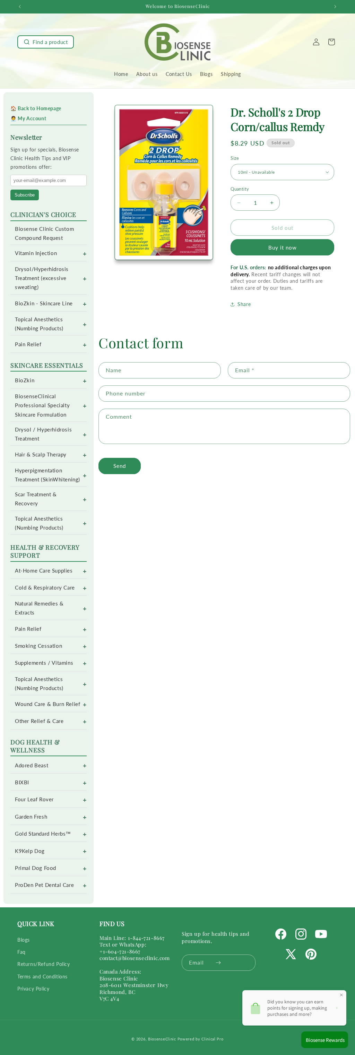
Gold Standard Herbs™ (43, 834)
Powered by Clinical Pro (201, 1039)
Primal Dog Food (35, 868)
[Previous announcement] (19, 6)
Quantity (240, 189)
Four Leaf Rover (34, 799)
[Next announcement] (335, 6)
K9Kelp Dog (30, 851)
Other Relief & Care (39, 721)
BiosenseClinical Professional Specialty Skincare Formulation (42, 405)
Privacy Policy (33, 989)
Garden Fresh (31, 817)
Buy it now (282, 247)
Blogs (23, 940)
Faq (21, 952)
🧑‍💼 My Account (28, 118)
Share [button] (244, 304)
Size (235, 158)
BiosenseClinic (162, 1039)
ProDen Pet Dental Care (44, 885)
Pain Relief (28, 344)
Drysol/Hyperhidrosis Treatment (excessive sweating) (42, 278)
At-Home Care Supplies (44, 571)
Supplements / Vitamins (44, 663)
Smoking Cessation (38, 646)
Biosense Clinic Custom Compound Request (44, 233)
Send (119, 466)
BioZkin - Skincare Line (44, 303)
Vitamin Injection (36, 253)
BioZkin (24, 380)
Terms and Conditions (42, 976)
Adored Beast (31, 765)
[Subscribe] (218, 962)
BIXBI (22, 782)
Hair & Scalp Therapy (41, 454)
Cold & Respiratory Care (45, 588)
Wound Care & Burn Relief (47, 704)
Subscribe (25, 195)
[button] (45, 42)
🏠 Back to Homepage (35, 108)
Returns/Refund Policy (43, 964)
